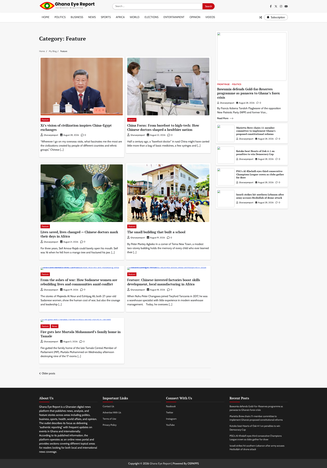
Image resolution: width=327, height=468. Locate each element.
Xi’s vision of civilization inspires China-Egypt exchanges (76, 127)
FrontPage (223, 84)
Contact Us (108, 406)
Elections (151, 17)
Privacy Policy (109, 424)
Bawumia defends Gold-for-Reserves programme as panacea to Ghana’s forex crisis (248, 93)
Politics (60, 17)
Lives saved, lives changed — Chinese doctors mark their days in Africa (79, 234)
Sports (106, 17)
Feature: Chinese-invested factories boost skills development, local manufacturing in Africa (163, 282)
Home (45, 17)
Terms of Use (109, 418)
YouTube (170, 424)
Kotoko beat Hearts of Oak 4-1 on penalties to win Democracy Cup (255, 152)
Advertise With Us (112, 412)
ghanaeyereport (51, 135)
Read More (222, 118)
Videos (210, 17)
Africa (120, 17)
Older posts (48, 373)
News (92, 17)
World (134, 17)
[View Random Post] (260, 17)
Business (77, 17)
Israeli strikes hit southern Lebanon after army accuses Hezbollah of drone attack (260, 196)
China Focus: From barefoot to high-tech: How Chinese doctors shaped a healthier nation (163, 127)
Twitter (169, 412)
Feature (45, 119)
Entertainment (174, 17)
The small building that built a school (156, 232)
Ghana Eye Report (160, 463)
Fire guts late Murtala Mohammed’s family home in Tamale (81, 334)
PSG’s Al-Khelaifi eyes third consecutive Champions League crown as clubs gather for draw (260, 174)
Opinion (195, 17)
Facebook (171, 406)
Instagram (171, 418)
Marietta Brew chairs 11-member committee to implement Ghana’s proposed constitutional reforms (255, 131)
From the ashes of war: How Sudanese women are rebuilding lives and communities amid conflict (79, 282)
